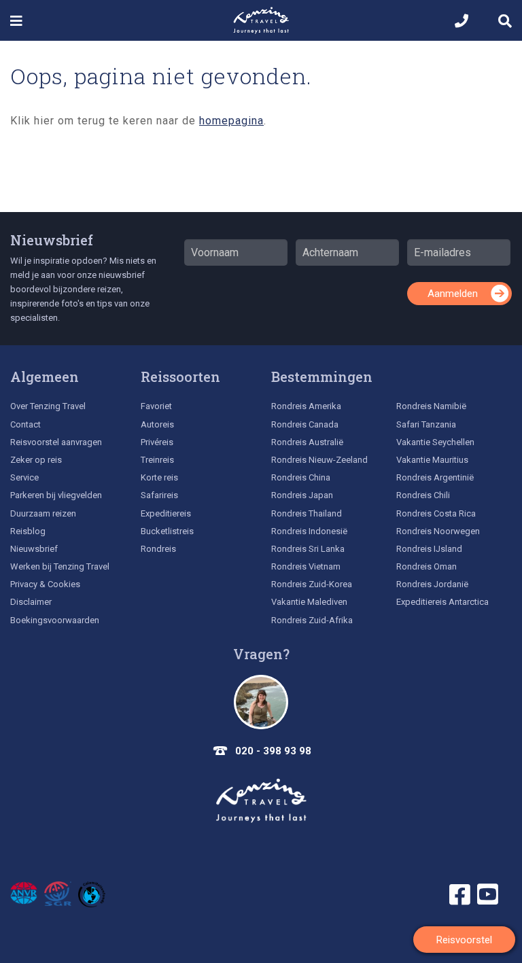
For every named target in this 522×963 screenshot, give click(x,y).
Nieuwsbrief (51, 240)
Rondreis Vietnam (306, 566)
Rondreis (158, 549)
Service (24, 477)
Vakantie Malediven (309, 602)
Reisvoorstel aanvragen (56, 442)
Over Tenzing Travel (48, 406)
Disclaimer (31, 602)
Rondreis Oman (426, 566)
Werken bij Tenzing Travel (59, 566)
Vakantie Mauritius (432, 460)
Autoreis (157, 424)
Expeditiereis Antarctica (442, 602)
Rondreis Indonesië (309, 531)
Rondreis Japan (302, 495)
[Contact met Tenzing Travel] (261, 702)
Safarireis (159, 495)
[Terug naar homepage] (261, 800)
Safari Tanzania (426, 424)
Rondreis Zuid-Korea (311, 584)
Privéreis (157, 442)
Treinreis (157, 460)
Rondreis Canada (304, 424)
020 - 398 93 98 (273, 751)
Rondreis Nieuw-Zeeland (319, 460)
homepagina (231, 120)
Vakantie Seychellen (435, 442)
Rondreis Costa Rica (436, 513)
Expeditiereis (166, 513)
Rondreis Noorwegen (438, 531)
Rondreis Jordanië (432, 584)
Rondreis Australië (307, 442)
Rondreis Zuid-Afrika (312, 620)
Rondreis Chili (423, 495)
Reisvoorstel (464, 940)
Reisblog (28, 531)
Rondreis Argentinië (435, 477)
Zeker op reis (36, 460)
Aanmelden (453, 293)
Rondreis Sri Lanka (308, 549)
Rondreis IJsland (429, 549)
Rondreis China (300, 477)
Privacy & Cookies (45, 584)
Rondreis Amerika (306, 406)
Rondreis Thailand (306, 513)
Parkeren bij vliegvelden (56, 495)
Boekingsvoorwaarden (54, 620)
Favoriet (156, 406)
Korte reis (159, 477)
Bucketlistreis (167, 531)
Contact (25, 424)
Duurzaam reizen (43, 513)
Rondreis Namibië (431, 406)
